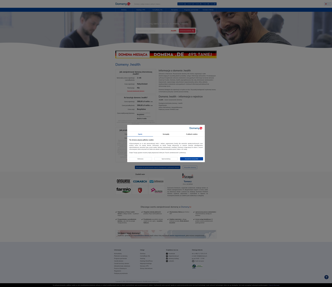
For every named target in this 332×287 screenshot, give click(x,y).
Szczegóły (166, 134)
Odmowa (140, 159)
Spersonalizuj (166, 159)
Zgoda (140, 134)
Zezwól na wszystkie (191, 159)
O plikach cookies (192, 134)
